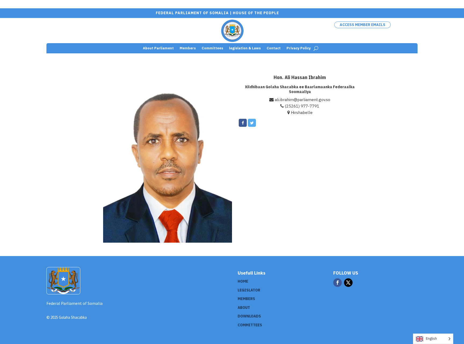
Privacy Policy (299, 48)
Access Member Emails (362, 24)
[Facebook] (243, 123)
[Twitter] (252, 123)
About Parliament (158, 48)
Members (188, 48)
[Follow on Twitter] (348, 282)
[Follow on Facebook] (337, 282)
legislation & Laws (245, 48)
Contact (274, 48)
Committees (212, 48)
